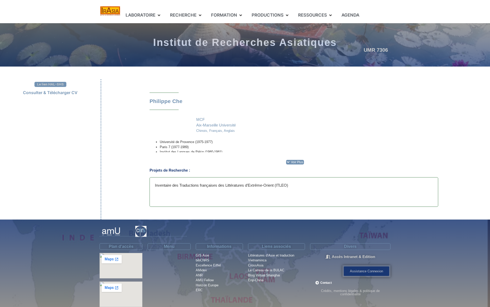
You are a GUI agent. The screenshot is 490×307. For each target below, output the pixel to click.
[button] (143, 15)
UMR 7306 (376, 50)
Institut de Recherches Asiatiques (245, 42)
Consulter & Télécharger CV (50, 92)
